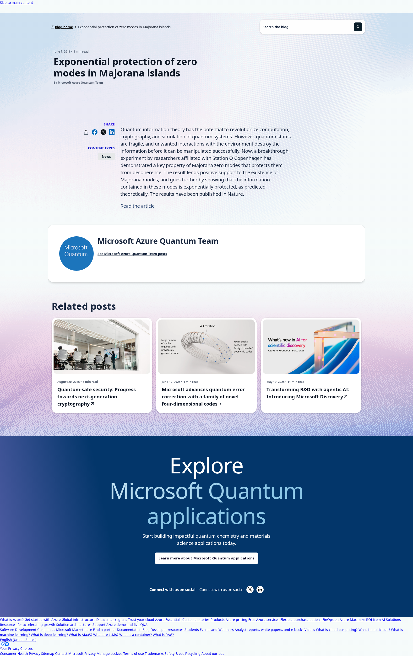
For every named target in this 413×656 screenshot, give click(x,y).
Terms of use (133, 653)
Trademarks (154, 653)
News (106, 156)
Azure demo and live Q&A (126, 624)
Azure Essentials (168, 619)
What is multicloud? (374, 629)
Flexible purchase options (300, 619)
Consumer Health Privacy (20, 653)
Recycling (193, 653)
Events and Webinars (217, 629)
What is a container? (135, 634)
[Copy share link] (86, 132)
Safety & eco (174, 653)
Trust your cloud (141, 619)
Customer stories (196, 619)
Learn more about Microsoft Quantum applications (206, 558)
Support (98, 624)
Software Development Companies (27, 629)
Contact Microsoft (69, 653)
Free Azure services (263, 619)
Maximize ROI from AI (367, 619)
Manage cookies (109, 653)
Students (192, 629)
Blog (146, 629)
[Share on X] (103, 132)
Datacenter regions (111, 619)
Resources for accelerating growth (27, 624)
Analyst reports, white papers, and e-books (269, 629)
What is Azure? (12, 619)
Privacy (90, 653)
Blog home (64, 27)
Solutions (393, 619)
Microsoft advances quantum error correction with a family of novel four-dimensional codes (203, 396)
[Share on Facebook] (95, 132)
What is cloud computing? (337, 629)
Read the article (137, 206)
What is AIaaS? (80, 634)
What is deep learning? (49, 634)
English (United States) (18, 639)
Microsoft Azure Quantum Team (80, 83)
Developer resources (167, 629)
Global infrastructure (78, 619)
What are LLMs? (105, 634)
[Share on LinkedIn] (112, 132)
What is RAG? (163, 634)
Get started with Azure (43, 619)
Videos (309, 629)
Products (218, 619)
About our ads (212, 653)
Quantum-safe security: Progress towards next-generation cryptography (96, 396)
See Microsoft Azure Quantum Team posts (132, 253)
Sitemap (47, 653)
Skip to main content (16, 2)
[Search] (358, 26)
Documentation (129, 629)
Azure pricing (236, 619)
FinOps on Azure (335, 619)
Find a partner (104, 629)
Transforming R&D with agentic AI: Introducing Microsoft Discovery (307, 393)
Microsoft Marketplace (74, 629)
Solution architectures (74, 624)
